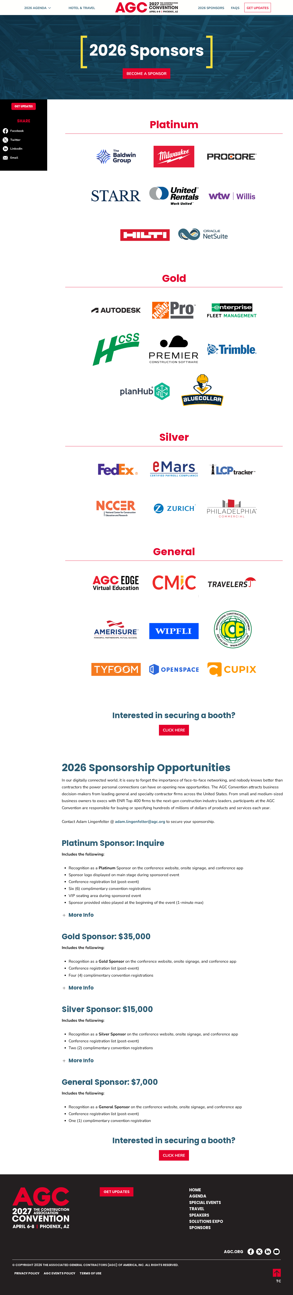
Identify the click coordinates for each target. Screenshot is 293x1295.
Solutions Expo (206, 1222)
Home (195, 1190)
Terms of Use (90, 1273)
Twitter (15, 140)
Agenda (197, 1196)
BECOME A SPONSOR (146, 73)
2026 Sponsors (211, 8)
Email (14, 157)
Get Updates (258, 8)
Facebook (17, 131)
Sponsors (200, 1228)
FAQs (235, 8)
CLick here (174, 730)
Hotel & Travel (82, 8)
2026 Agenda (35, 8)
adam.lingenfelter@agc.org (140, 821)
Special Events (205, 1203)
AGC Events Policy (59, 1273)
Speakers (199, 1215)
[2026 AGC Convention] (146, 7)
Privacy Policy (26, 1273)
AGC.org (233, 1252)
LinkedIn (16, 148)
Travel (196, 1209)
